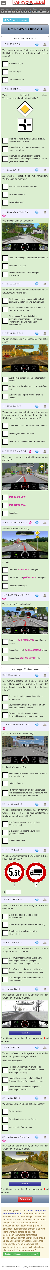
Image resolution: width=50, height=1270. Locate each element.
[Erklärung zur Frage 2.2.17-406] (37, 1047)
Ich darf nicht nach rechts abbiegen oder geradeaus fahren (26, 148)
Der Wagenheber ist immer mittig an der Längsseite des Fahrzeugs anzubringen (26, 970)
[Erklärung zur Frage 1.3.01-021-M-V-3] (37, 522)
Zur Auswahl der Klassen (16, 20)
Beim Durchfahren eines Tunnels (23, 1119)
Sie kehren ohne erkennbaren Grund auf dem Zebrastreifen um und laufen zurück (26, 300)
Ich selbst (13, 513)
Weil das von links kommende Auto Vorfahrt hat (28, 387)
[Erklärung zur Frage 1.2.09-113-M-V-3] (37, 451)
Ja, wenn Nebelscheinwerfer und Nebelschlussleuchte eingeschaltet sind (26, 714)
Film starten (25, 1033)
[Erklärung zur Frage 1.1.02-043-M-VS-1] (37, 212)
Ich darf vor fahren (25, 658)
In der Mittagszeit (16, 202)
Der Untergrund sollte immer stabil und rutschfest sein (26, 979)
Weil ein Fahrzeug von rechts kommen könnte (26, 396)
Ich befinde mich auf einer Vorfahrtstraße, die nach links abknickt (27, 140)
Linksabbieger (15, 71)
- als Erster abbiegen (18, 585)
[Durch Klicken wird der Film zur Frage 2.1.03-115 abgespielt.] (25, 1014)
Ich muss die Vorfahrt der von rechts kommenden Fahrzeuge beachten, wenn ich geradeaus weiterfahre (28, 159)
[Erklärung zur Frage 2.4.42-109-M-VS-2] (37, 724)
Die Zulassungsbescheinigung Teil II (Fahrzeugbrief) (24, 823)
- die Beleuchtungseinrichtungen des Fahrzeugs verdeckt (25, 1088)
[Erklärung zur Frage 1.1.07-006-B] (37, 333)
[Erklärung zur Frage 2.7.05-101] (37, 942)
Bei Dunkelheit (15, 1111)
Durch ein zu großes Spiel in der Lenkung (27, 924)
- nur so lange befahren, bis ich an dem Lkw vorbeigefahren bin (28, 774)
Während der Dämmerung (20, 1127)
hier (24, 1268)
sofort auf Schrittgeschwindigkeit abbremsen (28, 258)
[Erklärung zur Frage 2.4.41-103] (37, 850)
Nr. (4, 891)
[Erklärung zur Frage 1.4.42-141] (37, 89)
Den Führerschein (17, 840)
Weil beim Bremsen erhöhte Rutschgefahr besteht (27, 379)
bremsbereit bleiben (17, 265)
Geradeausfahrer (16, 79)
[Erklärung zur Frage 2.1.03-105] (37, 675)
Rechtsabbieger (16, 63)
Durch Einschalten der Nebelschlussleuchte (28, 425)
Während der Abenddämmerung (23, 186)
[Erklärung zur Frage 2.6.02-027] (37, 804)
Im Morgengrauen (17, 194)
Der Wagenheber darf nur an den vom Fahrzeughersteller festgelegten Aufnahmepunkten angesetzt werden (25, 961)
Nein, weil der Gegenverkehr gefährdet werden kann (26, 697)
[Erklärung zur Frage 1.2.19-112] (37, 44)
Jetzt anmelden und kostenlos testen (20, 1254)
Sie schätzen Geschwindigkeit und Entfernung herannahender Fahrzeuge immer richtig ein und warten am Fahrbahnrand (25, 320)
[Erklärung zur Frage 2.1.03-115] (37, 989)
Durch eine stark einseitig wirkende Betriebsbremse (24, 916)
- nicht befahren (16, 783)
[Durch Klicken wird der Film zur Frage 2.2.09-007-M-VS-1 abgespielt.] (25, 1165)
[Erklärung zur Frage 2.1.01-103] (37, 899)
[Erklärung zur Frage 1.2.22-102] (37, 406)
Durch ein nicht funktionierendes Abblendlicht (23, 932)
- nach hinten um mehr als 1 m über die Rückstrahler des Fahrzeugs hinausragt (26, 1079)
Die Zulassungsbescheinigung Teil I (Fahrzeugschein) (24, 832)
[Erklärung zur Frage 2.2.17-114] (37, 1098)
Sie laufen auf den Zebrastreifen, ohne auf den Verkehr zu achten (27, 308)
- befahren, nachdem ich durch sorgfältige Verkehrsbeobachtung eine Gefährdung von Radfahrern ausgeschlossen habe (28, 793)
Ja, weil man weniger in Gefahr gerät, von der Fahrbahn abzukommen (27, 706)
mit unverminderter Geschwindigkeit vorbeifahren (24, 273)
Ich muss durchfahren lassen (27, 641)
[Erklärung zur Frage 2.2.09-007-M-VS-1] (37, 1137)
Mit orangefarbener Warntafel (21, 433)
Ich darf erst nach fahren (28, 650)
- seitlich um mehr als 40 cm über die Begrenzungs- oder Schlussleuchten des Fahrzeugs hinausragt (26, 1070)
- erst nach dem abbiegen (27, 577)
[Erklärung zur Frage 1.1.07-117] (37, 170)
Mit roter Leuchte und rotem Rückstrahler (27, 441)
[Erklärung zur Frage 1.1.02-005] (37, 284)
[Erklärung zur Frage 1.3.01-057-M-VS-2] (37, 595)
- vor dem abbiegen (23, 569)
